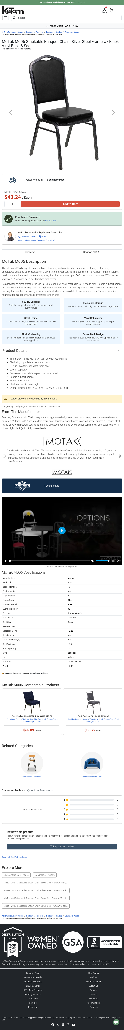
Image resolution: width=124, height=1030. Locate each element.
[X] (58, 1024)
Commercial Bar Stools (32, 777)
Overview (30, 252)
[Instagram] (68, 1024)
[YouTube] (73, 1024)
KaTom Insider (93, 1003)
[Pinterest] (63, 1024)
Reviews (94, 1007)
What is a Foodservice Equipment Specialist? (36, 240)
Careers (93, 990)
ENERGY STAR (33, 986)
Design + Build (32, 973)
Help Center (93, 973)
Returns (33, 1003)
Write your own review (62, 846)
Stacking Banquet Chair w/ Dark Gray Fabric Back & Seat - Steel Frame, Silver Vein (93, 720)
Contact (93, 994)
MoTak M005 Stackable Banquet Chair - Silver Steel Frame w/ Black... (36, 906)
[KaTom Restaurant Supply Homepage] (13, 10)
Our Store (93, 998)
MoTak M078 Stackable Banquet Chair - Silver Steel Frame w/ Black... (36, 890)
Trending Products (32, 994)
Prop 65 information (21, 673)
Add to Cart (70, 204)
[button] (104, 10)
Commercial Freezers (45, 875)
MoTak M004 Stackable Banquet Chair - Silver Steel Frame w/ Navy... (35, 882)
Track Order (33, 998)
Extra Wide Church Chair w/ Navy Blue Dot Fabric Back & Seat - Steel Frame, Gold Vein (32, 720)
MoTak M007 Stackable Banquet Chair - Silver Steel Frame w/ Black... (36, 898)
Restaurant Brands (33, 977)
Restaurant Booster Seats (92, 777)
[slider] (49, 560)
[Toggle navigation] (5, 18)
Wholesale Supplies (33, 981)
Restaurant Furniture (34, 32)
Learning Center (93, 981)
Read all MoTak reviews (14, 857)
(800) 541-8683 (28, 236)
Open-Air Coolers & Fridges (16, 875)
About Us (93, 986)
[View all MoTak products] (62, 472)
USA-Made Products (32, 990)
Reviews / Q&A (91, 252)
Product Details (14, 350)
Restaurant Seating (54, 32)
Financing (33, 1007)
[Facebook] (52, 1024)
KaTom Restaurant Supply (12, 32)
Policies (93, 977)
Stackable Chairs (72, 32)
